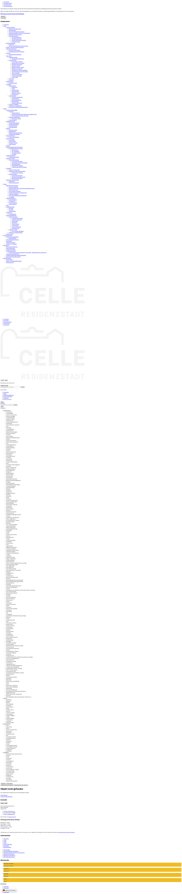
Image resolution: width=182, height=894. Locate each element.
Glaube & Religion (10, 155)
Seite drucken (4, 795)
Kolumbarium (15, 90)
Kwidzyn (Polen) (16, 66)
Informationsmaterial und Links (20, 115)
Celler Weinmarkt (10, 242)
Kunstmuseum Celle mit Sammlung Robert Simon (21, 188)
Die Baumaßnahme (17, 39)
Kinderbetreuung (10, 121)
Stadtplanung (9, 81)
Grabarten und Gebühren (15, 105)
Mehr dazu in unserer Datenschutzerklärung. (12, 14)
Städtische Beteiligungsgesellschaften (16, 255)
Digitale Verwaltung (11, 49)
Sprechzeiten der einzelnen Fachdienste (66, 832)
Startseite (6, 320)
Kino (7, 205)
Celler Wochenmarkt (17, 175)
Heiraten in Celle (10, 158)
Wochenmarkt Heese (17, 178)
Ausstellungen (12, 238)
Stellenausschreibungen (15, 54)
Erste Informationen (17, 161)
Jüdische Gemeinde (14, 157)
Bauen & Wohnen (10, 135)
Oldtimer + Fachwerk (11, 244)
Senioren (11, 111)
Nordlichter (9, 241)
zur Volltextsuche (7, 6)
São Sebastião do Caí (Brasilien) (20, 71)
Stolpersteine (12, 214)
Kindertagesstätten (14, 123)
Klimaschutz (9, 259)
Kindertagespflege (14, 124)
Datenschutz (6, 323)
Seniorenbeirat (16, 113)
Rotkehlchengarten (17, 103)
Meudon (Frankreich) (17, 68)
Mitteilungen (12, 30)
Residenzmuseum (13, 190)
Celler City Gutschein (14, 170)
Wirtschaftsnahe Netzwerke (13, 256)
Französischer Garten (17, 218)
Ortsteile (11, 78)
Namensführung (16, 164)
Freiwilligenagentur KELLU (16, 148)
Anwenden (3, 783)
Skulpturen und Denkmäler (16, 232)
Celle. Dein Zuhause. (14, 137)
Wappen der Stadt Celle (18, 58)
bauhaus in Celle (13, 229)
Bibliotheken (12, 131)
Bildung (8, 128)
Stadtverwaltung (10, 27)
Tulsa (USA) (15, 77)
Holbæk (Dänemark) (17, 64)
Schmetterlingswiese (17, 97)
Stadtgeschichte (13, 57)
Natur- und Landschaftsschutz (14, 261)
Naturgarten (15, 94)
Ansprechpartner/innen (15, 29)
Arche (13, 88)
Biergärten (12, 181)
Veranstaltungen (7, 235)
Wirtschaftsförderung (11, 247)
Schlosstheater (13, 199)
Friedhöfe (8, 84)
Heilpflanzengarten (17, 219)
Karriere (8, 53)
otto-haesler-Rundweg (18, 231)
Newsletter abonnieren (9, 855)
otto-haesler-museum (14, 191)
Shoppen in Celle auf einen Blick (17, 171)
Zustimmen (3, 18)
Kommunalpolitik (10, 43)
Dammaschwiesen (16, 227)
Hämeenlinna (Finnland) (18, 63)
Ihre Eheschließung (14, 160)
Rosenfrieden (15, 101)
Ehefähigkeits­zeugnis (17, 165)
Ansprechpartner (10, 248)
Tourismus (6, 24)
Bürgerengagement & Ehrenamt (14, 147)
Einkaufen (8, 168)
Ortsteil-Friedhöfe (14, 104)
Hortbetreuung (13, 127)
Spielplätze (12, 140)
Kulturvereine (9, 234)
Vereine (8, 145)
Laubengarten (15, 98)
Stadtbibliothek (10, 207)
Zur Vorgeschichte (16, 37)
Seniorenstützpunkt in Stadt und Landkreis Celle (24, 114)
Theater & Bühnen (10, 198)
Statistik (11, 80)
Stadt (4, 26)
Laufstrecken (12, 144)
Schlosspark (15, 221)
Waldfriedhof (12, 86)
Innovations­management (12, 254)
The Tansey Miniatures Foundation (18, 195)
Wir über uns (15, 150)
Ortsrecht (11, 44)
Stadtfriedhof (12, 96)
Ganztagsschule (13, 125)
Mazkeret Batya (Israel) (18, 67)
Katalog (11, 208)
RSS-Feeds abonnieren (9, 857)
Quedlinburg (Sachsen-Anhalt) (19, 70)
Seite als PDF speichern (6, 796)
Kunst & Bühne (13, 204)
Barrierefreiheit (7, 322)
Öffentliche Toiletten (17, 172)
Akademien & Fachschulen (15, 133)
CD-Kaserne (12, 201)
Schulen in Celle (13, 130)
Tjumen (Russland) (16, 76)
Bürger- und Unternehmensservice (15, 47)
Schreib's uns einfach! (14, 50)
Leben (5, 108)
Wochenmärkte (13, 174)
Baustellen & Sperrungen (15, 34)
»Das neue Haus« (16, 41)
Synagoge (11, 197)
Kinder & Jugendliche (14, 117)
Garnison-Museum (13, 194)
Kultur (5, 184)
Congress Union (13, 202)
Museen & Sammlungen (12, 185)
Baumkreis (14, 87)
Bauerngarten (15, 91)
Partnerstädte (12, 60)
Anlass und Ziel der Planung (19, 40)
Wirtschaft (6, 245)
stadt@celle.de (9, 814)
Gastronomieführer (14, 182)
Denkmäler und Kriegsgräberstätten (18, 107)
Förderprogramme (11, 251)
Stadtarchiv (9, 212)
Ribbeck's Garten (16, 93)
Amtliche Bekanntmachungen (16, 31)
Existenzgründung (10, 249)
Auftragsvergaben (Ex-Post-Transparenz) (19, 33)
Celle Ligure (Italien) (17, 61)
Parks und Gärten (13, 217)
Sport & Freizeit (10, 138)
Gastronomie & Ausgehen (12, 180)
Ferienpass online (16, 118)
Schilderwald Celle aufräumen (16, 51)
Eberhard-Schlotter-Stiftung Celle (18, 192)
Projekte (14, 154)
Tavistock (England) (17, 74)
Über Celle (9, 56)
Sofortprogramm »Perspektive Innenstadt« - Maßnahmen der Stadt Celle (27, 252)
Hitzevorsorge (10, 262)
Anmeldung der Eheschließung (19, 162)
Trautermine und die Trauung (19, 167)
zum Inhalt (6, 2)
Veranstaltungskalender (12, 237)
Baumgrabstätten (16, 100)
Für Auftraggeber (16, 152)
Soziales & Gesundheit (11, 110)
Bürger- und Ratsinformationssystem (18, 46)
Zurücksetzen (9, 783)
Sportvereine (12, 141)
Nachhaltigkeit (7, 258)
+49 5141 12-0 (9, 811)
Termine (11, 209)
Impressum (6, 324)
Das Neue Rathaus (13, 36)
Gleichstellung (13, 120)
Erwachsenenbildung (14, 134)
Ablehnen (3, 16)
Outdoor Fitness (13, 143)
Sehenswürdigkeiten (11, 215)
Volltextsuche (4, 387)
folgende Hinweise (12, 817)
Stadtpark (14, 222)
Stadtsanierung (13, 83)
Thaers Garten (15, 224)
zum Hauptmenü (7, 3)
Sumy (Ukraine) (16, 73)
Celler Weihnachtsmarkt (12, 239)
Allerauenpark (15, 228)
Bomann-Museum (13, 187)
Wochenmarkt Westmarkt (18, 177)
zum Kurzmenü (7, 4)
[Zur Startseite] (43, 316)
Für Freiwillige (15, 151)
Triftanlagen (15, 225)
